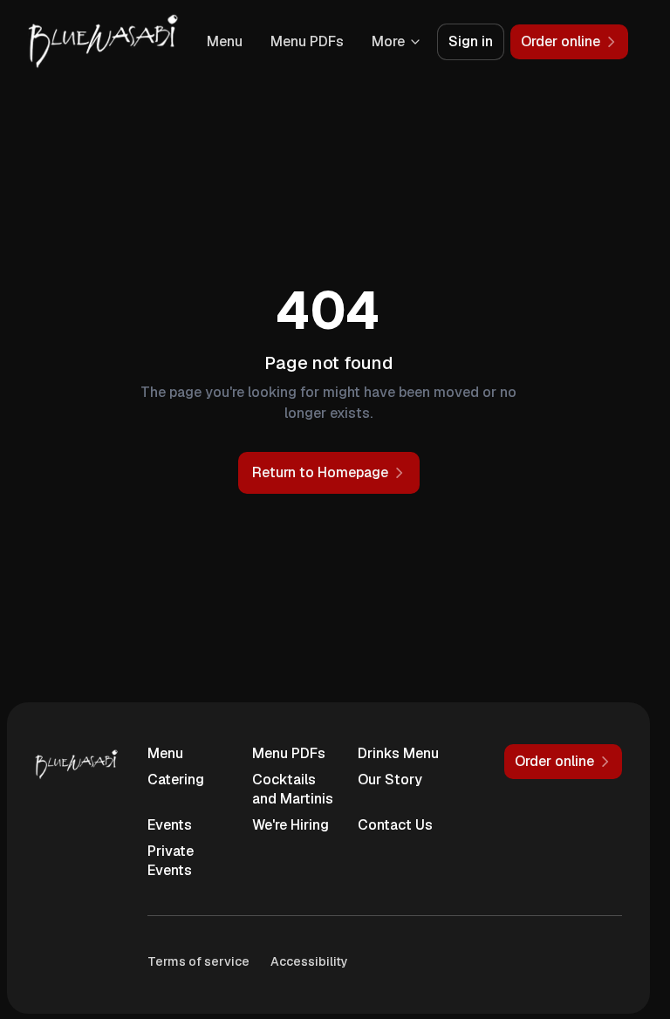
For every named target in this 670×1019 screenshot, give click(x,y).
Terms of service (198, 961)
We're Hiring (290, 825)
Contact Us (395, 825)
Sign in (470, 41)
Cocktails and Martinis (292, 789)
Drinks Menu (398, 753)
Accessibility (309, 961)
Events (169, 825)
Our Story (390, 779)
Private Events (170, 860)
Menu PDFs (307, 41)
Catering (175, 779)
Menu (225, 41)
